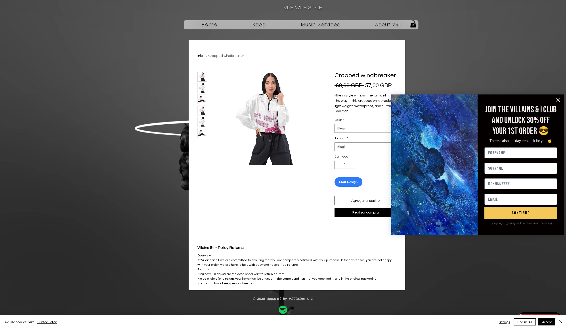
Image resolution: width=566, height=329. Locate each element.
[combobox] (365, 128)
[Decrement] (338, 165)
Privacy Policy (47, 322)
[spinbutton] (345, 165)
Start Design (348, 182)
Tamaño (341, 138)
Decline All (524, 322)
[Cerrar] (560, 321)
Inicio (201, 56)
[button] (259, 24)
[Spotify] (283, 309)
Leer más (341, 111)
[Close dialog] (558, 100)
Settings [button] (504, 322)
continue (521, 213)
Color (339, 119)
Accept (547, 322)
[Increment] (351, 165)
